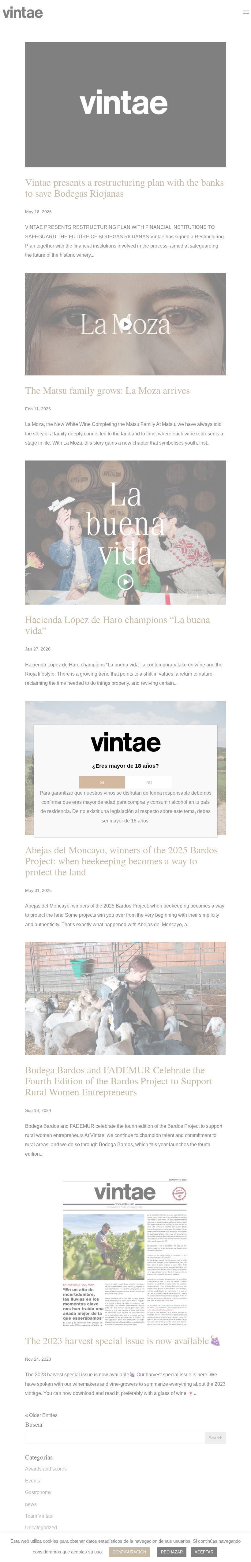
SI (102, 782)
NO (149, 782)
